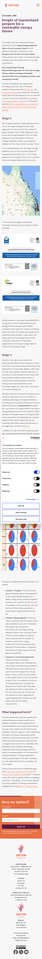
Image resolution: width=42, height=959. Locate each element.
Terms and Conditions (21, 933)
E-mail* (5, 816)
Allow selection (21, 512)
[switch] (37, 478)
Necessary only (21, 519)
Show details (31, 499)
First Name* (6, 807)
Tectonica (23, 940)
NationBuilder (24, 938)
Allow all (21, 506)
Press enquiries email (21, 874)
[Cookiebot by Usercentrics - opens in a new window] (31, 438)
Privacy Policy (21, 935)
